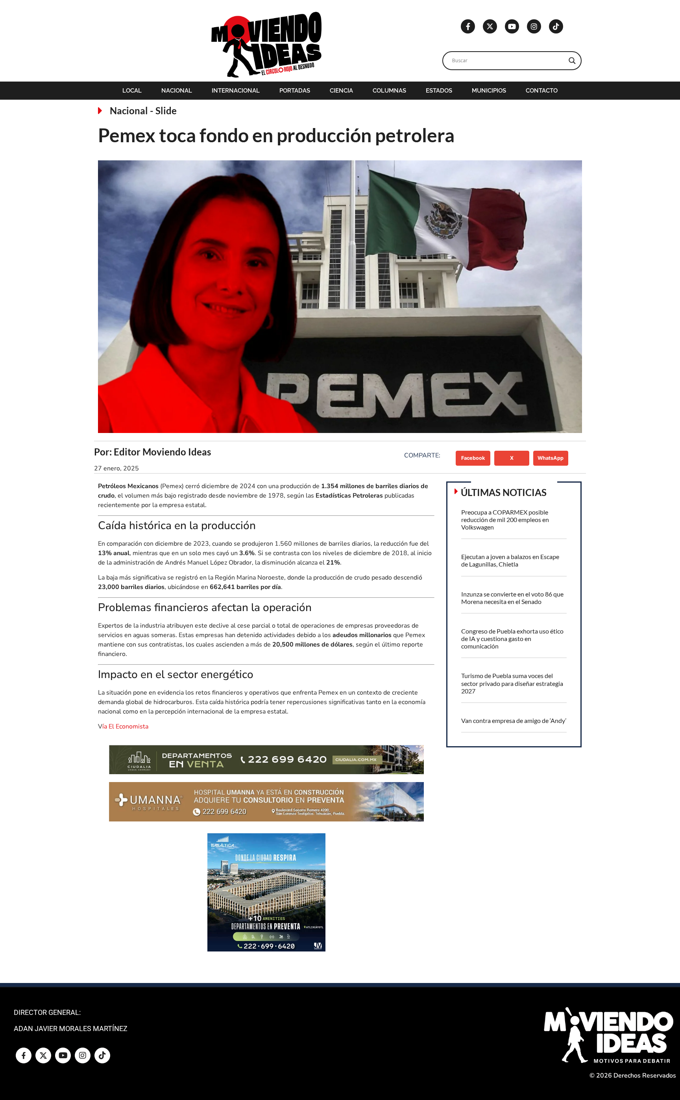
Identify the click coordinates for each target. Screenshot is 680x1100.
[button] (473, 458)
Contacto (542, 90)
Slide (166, 110)
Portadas (294, 90)
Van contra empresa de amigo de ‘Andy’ (513, 720)
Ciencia (341, 90)
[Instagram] (534, 26)
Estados (439, 90)
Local (132, 90)
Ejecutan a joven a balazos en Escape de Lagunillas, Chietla (510, 560)
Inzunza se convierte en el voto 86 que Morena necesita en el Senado (512, 597)
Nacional (176, 90)
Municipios (489, 90)
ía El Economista (125, 726)
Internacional (236, 90)
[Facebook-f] (468, 26)
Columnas (389, 90)
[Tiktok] (556, 26)
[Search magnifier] (572, 60)
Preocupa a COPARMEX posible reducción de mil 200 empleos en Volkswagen (505, 519)
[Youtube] (512, 26)
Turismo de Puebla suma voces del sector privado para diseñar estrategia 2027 (512, 683)
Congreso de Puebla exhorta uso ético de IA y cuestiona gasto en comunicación (512, 638)
